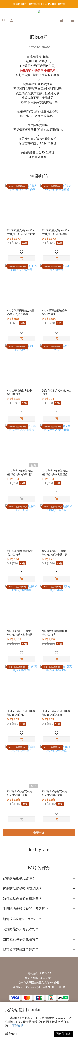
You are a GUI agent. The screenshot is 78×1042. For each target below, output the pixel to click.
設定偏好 (11, 1033)
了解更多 (18, 1025)
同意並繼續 (63, 1033)
